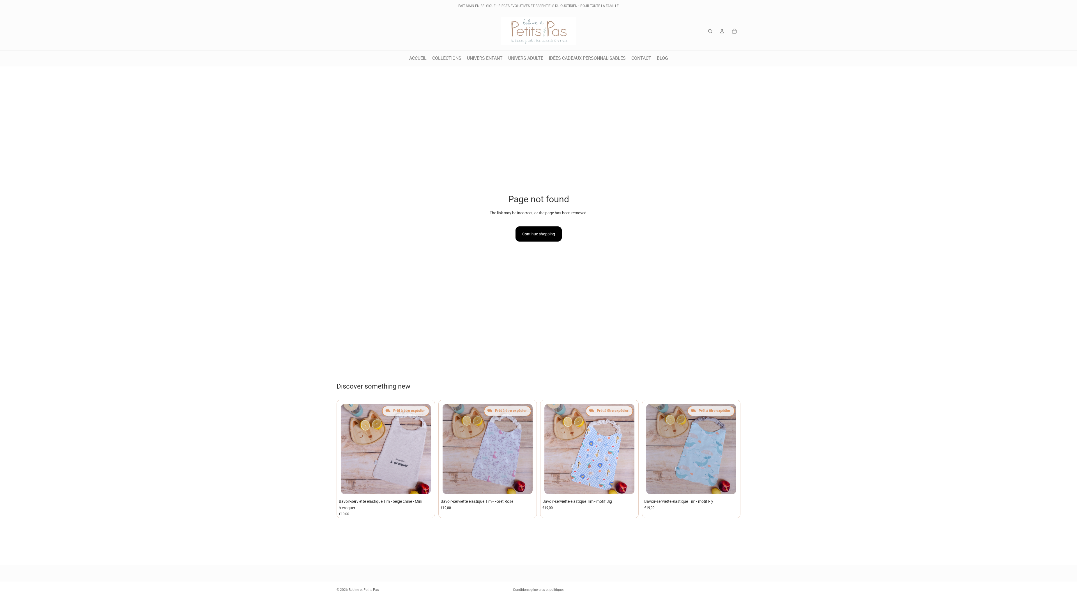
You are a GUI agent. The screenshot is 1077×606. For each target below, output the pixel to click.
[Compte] (722, 31)
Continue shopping (538, 234)
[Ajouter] (424, 487)
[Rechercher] (710, 31)
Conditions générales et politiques (538, 590)
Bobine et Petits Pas (364, 590)
